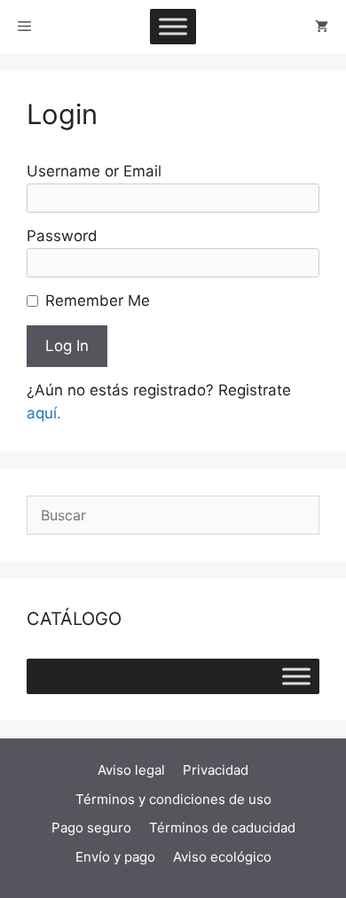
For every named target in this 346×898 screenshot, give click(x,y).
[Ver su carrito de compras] (321, 26)
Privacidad (215, 769)
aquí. (44, 413)
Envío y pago (115, 856)
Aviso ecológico (222, 856)
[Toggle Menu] (173, 26)
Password (62, 236)
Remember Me (97, 300)
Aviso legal (131, 769)
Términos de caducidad (222, 827)
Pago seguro (91, 827)
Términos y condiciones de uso (173, 799)
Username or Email (94, 171)
